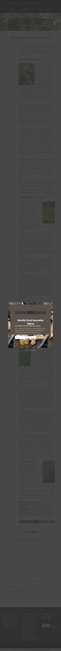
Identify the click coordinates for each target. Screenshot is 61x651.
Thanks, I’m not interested (30, 350)
